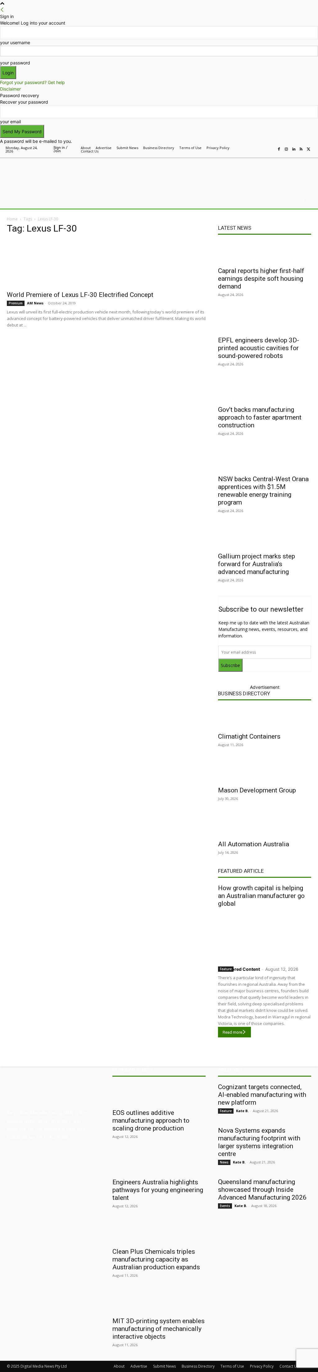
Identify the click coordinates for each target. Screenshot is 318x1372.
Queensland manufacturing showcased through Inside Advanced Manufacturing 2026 (262, 1189)
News (224, 1162)
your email (10, 121)
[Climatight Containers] (264, 718)
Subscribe (230, 665)
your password (15, 62)
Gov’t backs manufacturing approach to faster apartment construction (260, 417)
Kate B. (242, 1110)
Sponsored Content (239, 969)
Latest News (234, 228)
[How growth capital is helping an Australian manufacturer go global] (264, 935)
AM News (35, 303)
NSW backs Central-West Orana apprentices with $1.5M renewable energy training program (263, 490)
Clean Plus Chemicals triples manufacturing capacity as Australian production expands (156, 1259)
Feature (226, 969)
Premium (16, 303)
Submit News (164, 1366)
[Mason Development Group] (264, 771)
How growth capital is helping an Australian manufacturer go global (261, 895)
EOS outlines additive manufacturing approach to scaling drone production (150, 1120)
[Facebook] (279, 149)
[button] (305, 201)
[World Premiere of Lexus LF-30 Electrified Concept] (106, 263)
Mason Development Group (257, 790)
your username (15, 42)
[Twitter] (308, 149)
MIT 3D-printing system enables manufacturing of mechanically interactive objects (158, 1328)
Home (12, 219)
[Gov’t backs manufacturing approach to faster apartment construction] (264, 391)
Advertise (138, 1366)
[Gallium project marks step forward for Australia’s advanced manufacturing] (264, 537)
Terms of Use (232, 1366)
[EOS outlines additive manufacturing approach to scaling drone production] (159, 1094)
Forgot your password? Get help (32, 82)
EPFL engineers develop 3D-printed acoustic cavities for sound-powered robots (258, 347)
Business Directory (244, 693)
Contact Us (289, 1366)
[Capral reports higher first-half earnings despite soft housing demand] (264, 252)
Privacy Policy (262, 1366)
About (119, 1366)
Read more (232, 1032)
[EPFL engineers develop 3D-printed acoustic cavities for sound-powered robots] (264, 321)
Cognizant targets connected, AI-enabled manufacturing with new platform (262, 1094)
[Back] (2, 9)
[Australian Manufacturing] (40, 174)
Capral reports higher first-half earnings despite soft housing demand (261, 278)
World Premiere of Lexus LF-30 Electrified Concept (80, 294)
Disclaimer (10, 89)
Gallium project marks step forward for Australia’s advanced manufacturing (256, 564)
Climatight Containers (249, 736)
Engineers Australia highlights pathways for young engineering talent (157, 1189)
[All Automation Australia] (264, 825)
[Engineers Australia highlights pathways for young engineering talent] (159, 1163)
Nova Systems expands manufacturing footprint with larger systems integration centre (259, 1142)
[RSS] (301, 149)
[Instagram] (286, 149)
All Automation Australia (253, 844)
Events (225, 1206)
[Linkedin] (294, 149)
